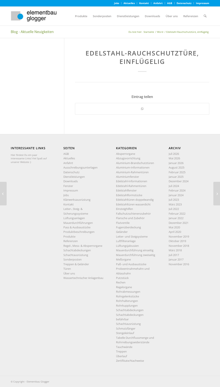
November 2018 (179, 246)
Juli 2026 (174, 154)
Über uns (69, 273)
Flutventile (123, 223)
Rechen (120, 282)
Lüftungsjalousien (127, 246)
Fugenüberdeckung (128, 227)
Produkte (69, 236)
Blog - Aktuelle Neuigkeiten (32, 31)
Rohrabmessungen (128, 292)
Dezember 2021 (178, 223)
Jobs (116, 3)
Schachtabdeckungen (77, 250)
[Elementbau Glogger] (43, 16)
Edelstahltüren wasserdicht (133, 204)
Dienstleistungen (74, 177)
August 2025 (176, 167)
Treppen (121, 351)
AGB (169, 3)
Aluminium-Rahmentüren (132, 172)
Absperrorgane (125, 154)
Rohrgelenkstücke (127, 296)
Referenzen (70, 241)
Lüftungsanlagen (74, 218)
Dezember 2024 (178, 181)
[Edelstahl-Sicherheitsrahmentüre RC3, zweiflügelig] (3, 193)
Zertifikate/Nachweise (130, 361)
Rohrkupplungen (127, 305)
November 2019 (179, 236)
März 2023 (175, 204)
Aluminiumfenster (127, 177)
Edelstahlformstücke (129, 195)
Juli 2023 (174, 200)
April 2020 (175, 232)
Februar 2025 (177, 172)
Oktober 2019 (177, 241)
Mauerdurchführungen (78, 223)
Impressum (202, 3)
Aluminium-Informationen (133, 167)
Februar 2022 (177, 213)
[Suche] (205, 16)
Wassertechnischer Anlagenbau (83, 278)
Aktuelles (129, 3)
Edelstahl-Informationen (131, 181)
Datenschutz (184, 3)
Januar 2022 (176, 218)
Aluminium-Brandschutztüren (135, 163)
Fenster (68, 186)
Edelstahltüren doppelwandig (135, 200)
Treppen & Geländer (76, 264)
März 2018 (175, 250)
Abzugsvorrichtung (128, 158)
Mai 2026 (174, 158)
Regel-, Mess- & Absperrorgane (82, 246)
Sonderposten (72, 259)
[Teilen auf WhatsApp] (142, 108)
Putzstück (122, 278)
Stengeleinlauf (125, 333)
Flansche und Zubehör (130, 218)
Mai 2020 (174, 227)
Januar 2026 (176, 163)
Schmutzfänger (125, 328)
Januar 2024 (176, 195)
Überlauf (121, 356)
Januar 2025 (176, 177)
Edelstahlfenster (126, 190)
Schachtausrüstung (75, 255)
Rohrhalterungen (127, 301)
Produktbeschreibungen (79, 232)
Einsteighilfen (124, 209)
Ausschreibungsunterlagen (80, 167)
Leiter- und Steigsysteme (132, 236)
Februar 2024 (177, 190)
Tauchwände (124, 347)
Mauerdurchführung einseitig (134, 250)
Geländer (122, 232)
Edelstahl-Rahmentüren (131, 186)
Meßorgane (123, 259)
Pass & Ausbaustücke (76, 227)
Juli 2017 (174, 255)
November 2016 (179, 264)
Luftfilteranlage (126, 241)
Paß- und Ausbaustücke (131, 264)
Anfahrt (158, 3)
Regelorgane (124, 287)
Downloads (70, 181)
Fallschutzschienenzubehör (133, 213)
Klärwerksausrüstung (76, 200)
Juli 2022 (174, 209)
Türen (67, 269)
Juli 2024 (174, 186)
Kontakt (144, 3)
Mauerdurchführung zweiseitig (135, 255)
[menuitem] (116, 3)
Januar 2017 (176, 259)
